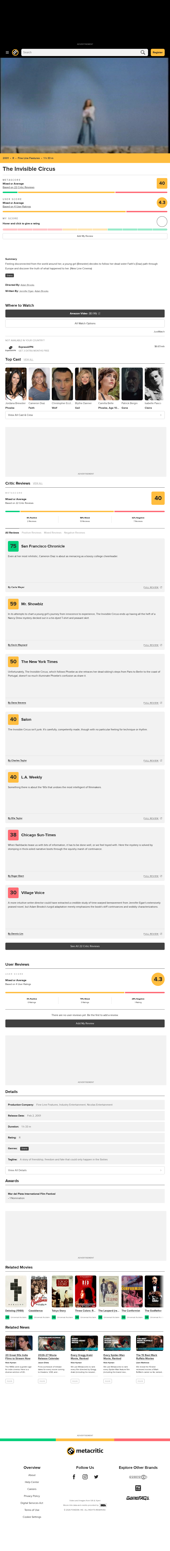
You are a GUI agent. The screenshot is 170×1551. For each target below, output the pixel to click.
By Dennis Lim (15, 933)
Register (158, 52)
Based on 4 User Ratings (17, 206)
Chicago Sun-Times (33, 835)
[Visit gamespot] (138, 1479)
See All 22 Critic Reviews (85, 946)
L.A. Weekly (26, 777)
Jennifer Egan (26, 291)
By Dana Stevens (17, 702)
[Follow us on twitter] (96, 1478)
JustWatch (159, 331)
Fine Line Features (29, 158)
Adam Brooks (27, 285)
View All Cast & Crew (20, 415)
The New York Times (34, 662)
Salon (21, 719)
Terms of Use (31, 1510)
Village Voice (27, 893)
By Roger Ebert (16, 876)
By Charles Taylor (17, 760)
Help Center (32, 1482)
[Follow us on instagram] (85, 1478)
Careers (31, 1489)
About (32, 1475)
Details (11, 1091)
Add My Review (85, 236)
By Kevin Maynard (17, 645)
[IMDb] (103, 1505)
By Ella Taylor (15, 818)
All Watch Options (85, 323)
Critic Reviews (17, 483)
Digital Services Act (32, 1503)
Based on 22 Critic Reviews (18, 187)
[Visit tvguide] (138, 1490)
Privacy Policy (32, 1496)
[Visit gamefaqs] (138, 1499)
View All (28, 359)
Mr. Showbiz (26, 604)
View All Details (17, 1170)
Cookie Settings (32, 1517)
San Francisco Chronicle (37, 546)
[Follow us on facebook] (74, 1478)
